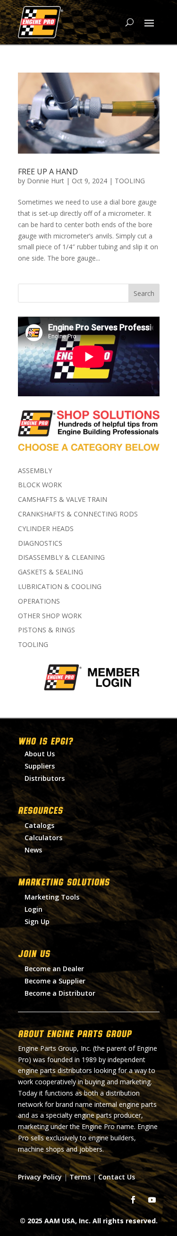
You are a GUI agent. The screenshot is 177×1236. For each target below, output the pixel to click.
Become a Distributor (60, 993)
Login (33, 909)
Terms (80, 1176)
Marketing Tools (52, 896)
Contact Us (116, 1176)
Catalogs (39, 825)
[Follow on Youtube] (152, 1199)
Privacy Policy (40, 1176)
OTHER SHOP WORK (50, 615)
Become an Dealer (54, 968)
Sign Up (37, 921)
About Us (40, 753)
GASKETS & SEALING (50, 571)
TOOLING (130, 180)
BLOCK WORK (40, 484)
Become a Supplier (55, 980)
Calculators (43, 837)
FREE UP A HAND (48, 171)
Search (144, 293)
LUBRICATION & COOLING (59, 586)
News (33, 849)
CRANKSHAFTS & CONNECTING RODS (78, 513)
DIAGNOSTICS (40, 543)
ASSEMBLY (35, 470)
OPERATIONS (39, 601)
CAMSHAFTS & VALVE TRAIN (62, 499)
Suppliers (40, 765)
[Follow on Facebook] (133, 1199)
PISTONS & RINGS (46, 629)
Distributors (45, 778)
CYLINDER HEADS (46, 528)
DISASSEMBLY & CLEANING (61, 557)
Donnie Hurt (45, 180)
